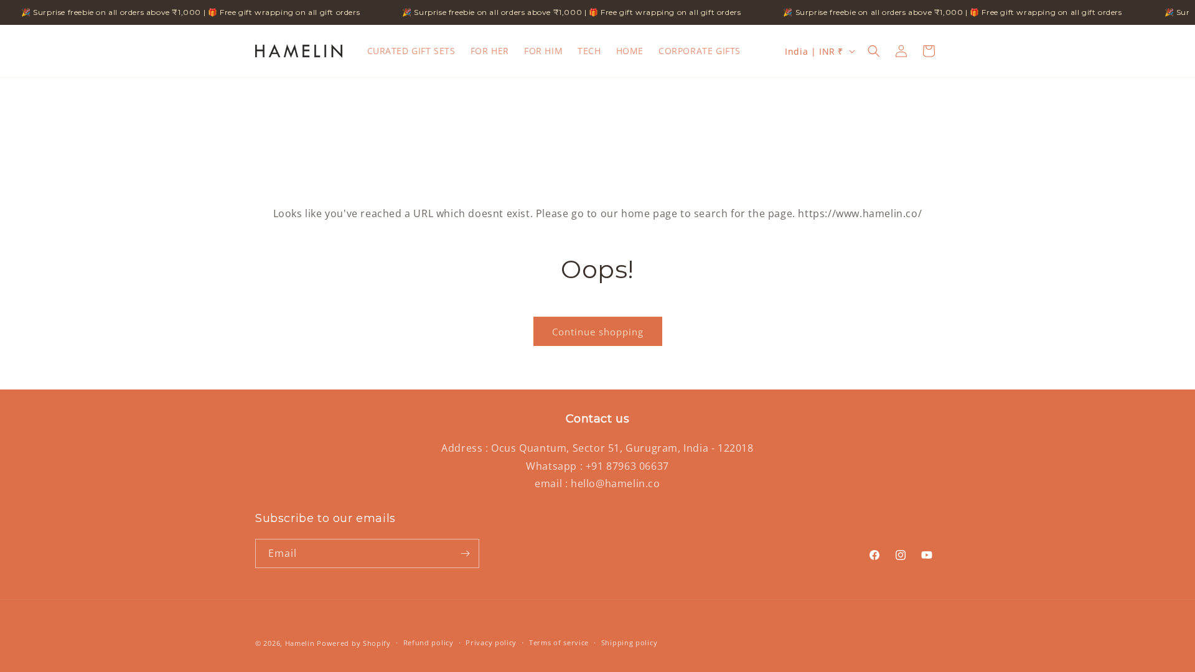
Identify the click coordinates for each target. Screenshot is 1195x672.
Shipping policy (629, 642)
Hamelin (300, 643)
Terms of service (559, 642)
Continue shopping (598, 331)
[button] (874, 51)
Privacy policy (491, 642)
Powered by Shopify (354, 643)
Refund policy (428, 642)
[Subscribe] (465, 553)
